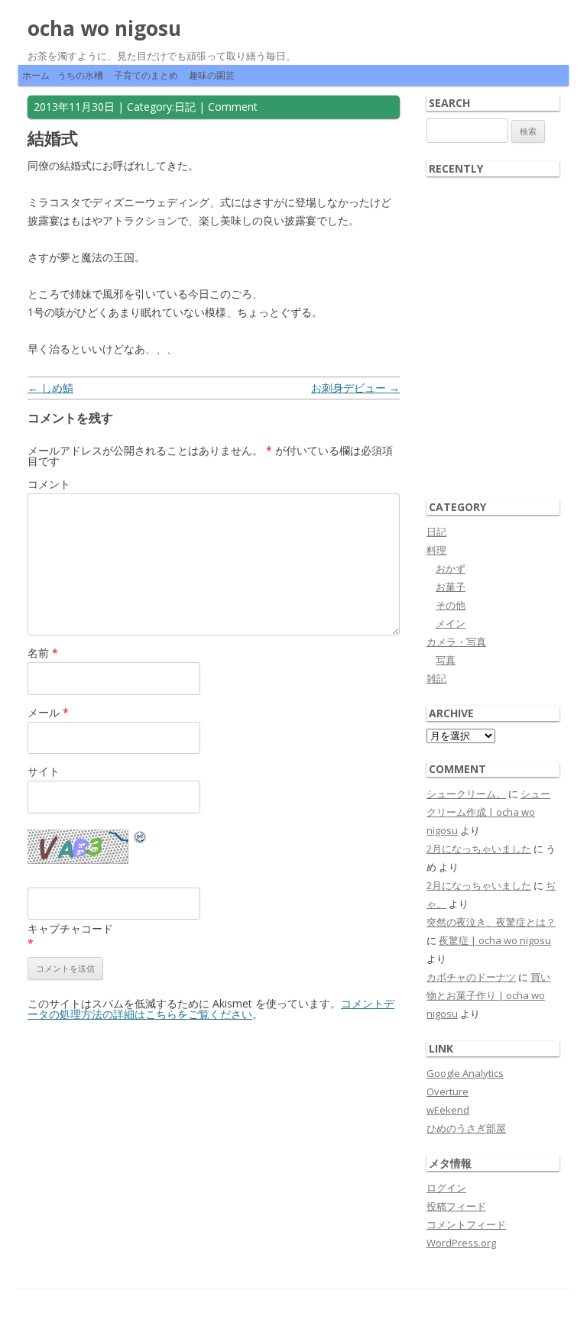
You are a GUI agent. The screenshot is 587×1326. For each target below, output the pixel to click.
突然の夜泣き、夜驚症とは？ (491, 922)
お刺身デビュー (355, 387)
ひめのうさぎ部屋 (466, 1128)
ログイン (446, 1188)
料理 (436, 550)
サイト (44, 771)
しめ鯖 (50, 387)
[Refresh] (140, 839)
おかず (450, 568)
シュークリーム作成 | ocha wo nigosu (488, 812)
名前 (43, 652)
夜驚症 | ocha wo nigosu (495, 940)
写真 (446, 660)
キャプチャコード (70, 928)
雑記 (436, 678)
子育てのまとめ (146, 75)
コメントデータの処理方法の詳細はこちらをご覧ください (211, 1008)
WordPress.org (461, 1243)
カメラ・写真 (456, 641)
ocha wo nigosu (104, 28)
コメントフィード (466, 1224)
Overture (447, 1091)
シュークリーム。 (466, 793)
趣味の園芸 (212, 75)
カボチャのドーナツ (471, 977)
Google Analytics (465, 1073)
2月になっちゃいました (478, 848)
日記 (185, 106)
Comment (233, 106)
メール (48, 712)
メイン (450, 623)
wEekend (447, 1110)
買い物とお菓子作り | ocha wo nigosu (488, 995)
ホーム (36, 75)
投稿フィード (456, 1206)
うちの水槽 (80, 75)
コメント (49, 484)
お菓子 (450, 586)
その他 (450, 605)
